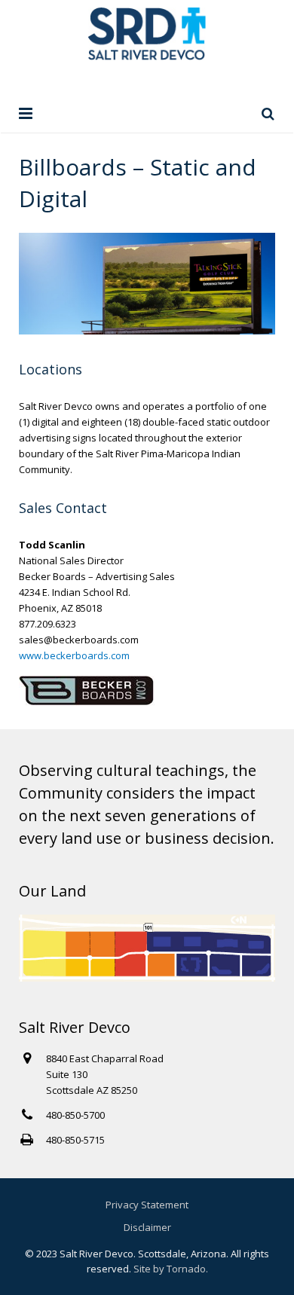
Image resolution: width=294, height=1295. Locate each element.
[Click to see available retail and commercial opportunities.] (147, 978)
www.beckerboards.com (74, 655)
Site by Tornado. (170, 1268)
